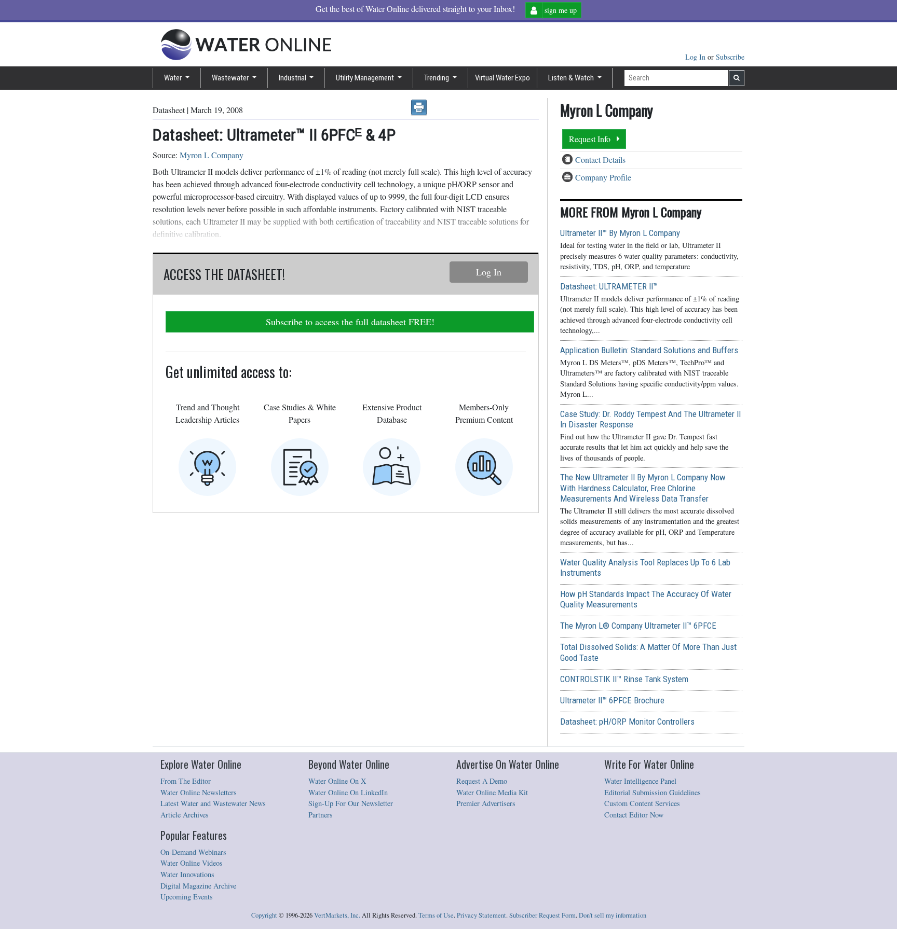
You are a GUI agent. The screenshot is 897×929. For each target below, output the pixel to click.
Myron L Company (211, 154)
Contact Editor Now (633, 815)
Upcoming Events (186, 897)
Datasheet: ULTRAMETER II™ (609, 286)
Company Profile (603, 177)
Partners (320, 815)
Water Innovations (187, 874)
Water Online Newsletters (198, 792)
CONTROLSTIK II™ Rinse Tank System (624, 679)
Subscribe (730, 57)
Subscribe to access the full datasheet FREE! (350, 321)
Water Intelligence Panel (640, 781)
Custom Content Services (642, 803)
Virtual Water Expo (502, 77)
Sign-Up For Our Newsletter (350, 803)
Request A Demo (481, 781)
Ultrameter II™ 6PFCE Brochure (612, 700)
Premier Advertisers (485, 803)
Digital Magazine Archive (198, 886)
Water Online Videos (191, 863)
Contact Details (600, 159)
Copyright (264, 915)
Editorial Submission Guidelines (652, 792)
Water (173, 77)
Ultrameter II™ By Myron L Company (620, 233)
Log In (696, 57)
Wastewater (231, 77)
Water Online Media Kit (492, 792)
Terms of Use (436, 915)
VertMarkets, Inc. (337, 915)
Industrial (293, 77)
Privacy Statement (481, 915)
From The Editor (185, 781)
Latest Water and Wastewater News (213, 803)
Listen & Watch (571, 77)
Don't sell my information (612, 915)
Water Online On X (337, 781)
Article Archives (184, 815)
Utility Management (366, 77)
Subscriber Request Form (542, 915)
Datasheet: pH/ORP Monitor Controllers (627, 721)
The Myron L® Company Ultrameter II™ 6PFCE (638, 625)
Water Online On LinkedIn (348, 792)
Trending (437, 77)
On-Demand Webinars (193, 852)
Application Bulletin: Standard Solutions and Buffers (649, 350)
